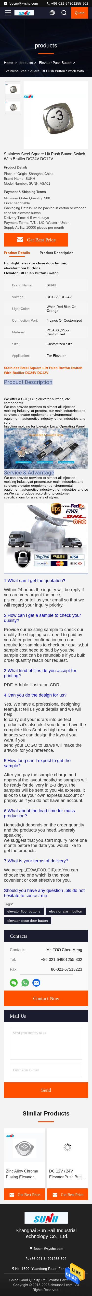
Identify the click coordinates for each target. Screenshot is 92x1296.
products (26, 63)
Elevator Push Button (55, 63)
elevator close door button (27, 921)
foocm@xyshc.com (23, 3)
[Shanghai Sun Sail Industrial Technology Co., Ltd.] (24, 13)
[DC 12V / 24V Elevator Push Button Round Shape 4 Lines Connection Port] (67, 1147)
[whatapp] (25, 983)
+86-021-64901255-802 (69, 3)
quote (79, 13)
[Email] (36, 983)
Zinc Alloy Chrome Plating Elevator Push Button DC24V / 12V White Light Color (23, 1174)
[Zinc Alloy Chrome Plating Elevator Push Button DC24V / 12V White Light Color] (24, 1147)
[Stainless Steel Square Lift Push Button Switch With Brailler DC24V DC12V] (56, 115)
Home (8, 63)
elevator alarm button (65, 911)
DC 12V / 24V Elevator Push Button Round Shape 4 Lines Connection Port (67, 1174)
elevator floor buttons (23, 911)
